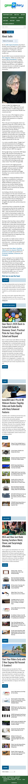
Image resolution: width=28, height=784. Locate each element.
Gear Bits (5, 640)
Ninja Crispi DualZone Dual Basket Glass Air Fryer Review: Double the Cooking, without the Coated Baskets (18, 488)
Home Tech (16, 14)
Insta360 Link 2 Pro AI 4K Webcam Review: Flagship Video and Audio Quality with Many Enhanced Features (13, 406)
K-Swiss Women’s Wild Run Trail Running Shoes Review (17, 451)
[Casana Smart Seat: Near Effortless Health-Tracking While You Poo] (6, 731)
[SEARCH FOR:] (14, 26)
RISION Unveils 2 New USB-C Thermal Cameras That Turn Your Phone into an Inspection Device (18, 708)
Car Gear (23, 14)
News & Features (6, 518)
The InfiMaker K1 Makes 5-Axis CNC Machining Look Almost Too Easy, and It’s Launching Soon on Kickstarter (18, 616)
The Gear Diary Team (10, 777)
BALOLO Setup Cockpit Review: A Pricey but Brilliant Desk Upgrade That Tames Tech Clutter (17, 466)
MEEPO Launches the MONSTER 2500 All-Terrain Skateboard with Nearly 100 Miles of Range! (18, 723)
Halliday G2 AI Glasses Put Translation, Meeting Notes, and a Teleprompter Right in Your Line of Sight (17, 738)
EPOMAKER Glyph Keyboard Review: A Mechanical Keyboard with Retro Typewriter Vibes (18, 503)
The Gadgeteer (6, 57)
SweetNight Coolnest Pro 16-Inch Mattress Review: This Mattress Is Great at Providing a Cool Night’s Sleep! (17, 601)
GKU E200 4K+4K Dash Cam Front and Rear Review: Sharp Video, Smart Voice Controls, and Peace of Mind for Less (18, 496)
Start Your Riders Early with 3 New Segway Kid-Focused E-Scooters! (13, 662)
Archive (23, 779)
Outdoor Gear (13, 17)
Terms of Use (19, 779)
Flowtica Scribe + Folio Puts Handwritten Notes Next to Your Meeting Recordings (17, 572)
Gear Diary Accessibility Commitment (9, 779)
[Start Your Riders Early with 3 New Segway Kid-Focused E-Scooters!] (14, 656)
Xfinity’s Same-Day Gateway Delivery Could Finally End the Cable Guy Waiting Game (18, 745)
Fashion (18, 20)
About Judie (4, 777)
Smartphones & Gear (7, 14)
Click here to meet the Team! (11, 276)
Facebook (4, 253)
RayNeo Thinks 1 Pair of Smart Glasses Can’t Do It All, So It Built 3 (18, 593)
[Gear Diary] (14, 5)
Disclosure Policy (6, 778)
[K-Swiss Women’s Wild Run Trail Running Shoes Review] (6, 453)
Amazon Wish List (17, 250)
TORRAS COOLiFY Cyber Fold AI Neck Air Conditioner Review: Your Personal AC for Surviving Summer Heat (18, 473)
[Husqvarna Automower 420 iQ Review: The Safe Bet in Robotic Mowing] (6, 460)
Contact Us (5, 780)
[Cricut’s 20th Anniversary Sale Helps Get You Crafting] (6, 610)
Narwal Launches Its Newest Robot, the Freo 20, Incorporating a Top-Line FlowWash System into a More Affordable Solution (18, 701)
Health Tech (5, 17)
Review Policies (17, 777)
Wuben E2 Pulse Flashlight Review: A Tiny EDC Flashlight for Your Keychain (18, 443)
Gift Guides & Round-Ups (8, 23)
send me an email (7, 251)
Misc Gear (12, 20)
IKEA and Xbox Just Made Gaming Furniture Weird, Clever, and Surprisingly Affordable (12, 541)
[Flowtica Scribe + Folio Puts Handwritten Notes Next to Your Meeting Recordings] (6, 573)
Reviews (4, 381)
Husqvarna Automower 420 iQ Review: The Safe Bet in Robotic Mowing (18, 458)
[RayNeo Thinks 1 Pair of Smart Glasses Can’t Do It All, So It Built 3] (6, 595)
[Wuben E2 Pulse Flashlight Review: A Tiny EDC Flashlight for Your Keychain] (6, 446)
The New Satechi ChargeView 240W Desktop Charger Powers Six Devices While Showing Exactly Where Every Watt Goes (18, 632)
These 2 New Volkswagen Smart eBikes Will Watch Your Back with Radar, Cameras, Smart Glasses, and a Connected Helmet (18, 624)
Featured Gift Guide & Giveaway (9, 305)
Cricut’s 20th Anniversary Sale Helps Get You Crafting (18, 608)
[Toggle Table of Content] (15, 41)
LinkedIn (10, 253)
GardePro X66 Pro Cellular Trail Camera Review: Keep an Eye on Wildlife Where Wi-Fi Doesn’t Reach (18, 481)
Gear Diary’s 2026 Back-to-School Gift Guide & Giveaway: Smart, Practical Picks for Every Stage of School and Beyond (13, 330)
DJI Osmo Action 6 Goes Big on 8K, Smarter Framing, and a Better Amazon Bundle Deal (18, 586)
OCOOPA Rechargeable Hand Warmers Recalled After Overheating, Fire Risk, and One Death (18, 715)
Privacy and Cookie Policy (15, 778)
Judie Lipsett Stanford (12, 45)
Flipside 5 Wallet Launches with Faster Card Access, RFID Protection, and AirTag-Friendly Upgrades (18, 753)
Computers (21, 17)
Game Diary (5, 20)
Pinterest (17, 253)
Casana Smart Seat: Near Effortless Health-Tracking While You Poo (18, 729)
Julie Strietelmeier (11, 59)
